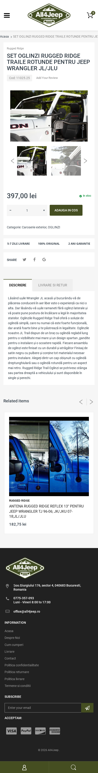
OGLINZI (54, 227)
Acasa (4, 36)
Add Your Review (47, 78)
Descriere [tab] (17, 285)
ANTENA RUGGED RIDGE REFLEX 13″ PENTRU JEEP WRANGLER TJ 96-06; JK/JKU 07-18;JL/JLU (46, 511)
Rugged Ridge (15, 48)
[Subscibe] (87, 708)
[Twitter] (24, 259)
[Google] (44, 259)
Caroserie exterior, (34, 227)
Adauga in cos (66, 210)
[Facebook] (34, 259)
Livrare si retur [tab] (52, 285)
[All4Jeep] (49, 15)
